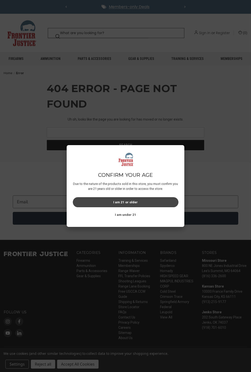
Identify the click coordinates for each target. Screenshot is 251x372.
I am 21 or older (125, 202)
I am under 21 (125, 215)
